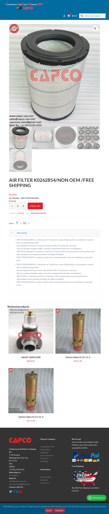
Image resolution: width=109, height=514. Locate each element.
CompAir (20, 213)
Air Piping (44, 461)
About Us (44, 480)
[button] (95, 28)
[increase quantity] (23, 206)
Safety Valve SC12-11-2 (30, 416)
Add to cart (35, 206)
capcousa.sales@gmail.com (19, 484)
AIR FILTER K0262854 (38, 213)
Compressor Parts (47, 447)
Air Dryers (44, 458)
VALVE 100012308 (31, 357)
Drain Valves (45, 450)
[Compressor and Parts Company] (24, 6)
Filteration (44, 452)
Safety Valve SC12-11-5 (78, 357)
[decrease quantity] (12, 206)
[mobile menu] (2, 16)
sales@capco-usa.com (17, 481)
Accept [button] (49, 510)
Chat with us (14, 475)
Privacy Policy (45, 477)
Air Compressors (47, 455)
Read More (59, 510)
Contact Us (44, 483)
